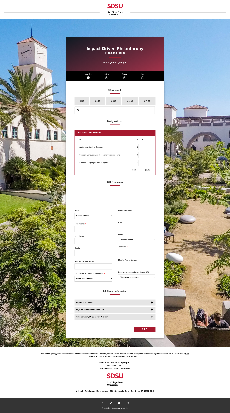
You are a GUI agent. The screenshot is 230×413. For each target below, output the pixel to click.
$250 (97, 101)
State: (121, 235)
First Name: (80, 224)
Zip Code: (122, 247)
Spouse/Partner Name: (84, 261)
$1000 (130, 101)
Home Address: (125, 210)
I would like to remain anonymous (89, 273)
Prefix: (77, 210)
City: (120, 222)
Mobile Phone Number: (128, 260)
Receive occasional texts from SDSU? (134, 272)
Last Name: (80, 236)
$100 (82, 101)
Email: (77, 248)
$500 (113, 101)
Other (147, 101)
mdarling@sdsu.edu (122, 368)
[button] (115, 303)
